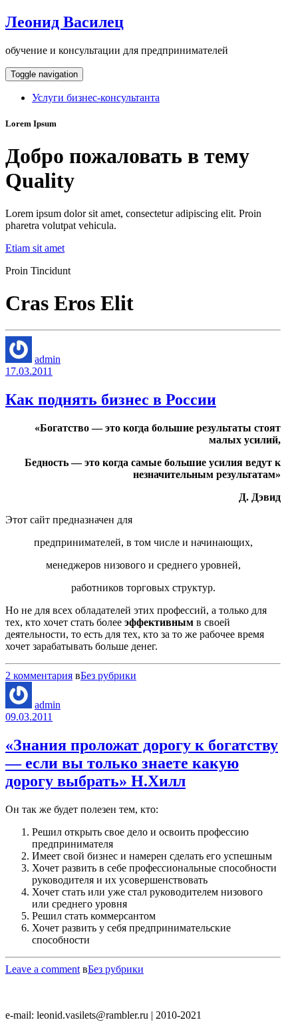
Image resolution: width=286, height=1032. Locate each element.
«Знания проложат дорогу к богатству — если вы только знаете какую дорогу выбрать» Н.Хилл (141, 763)
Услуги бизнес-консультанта (96, 97)
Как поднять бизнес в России (110, 399)
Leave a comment (42, 969)
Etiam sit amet (35, 248)
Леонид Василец (64, 22)
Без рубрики (108, 675)
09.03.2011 (29, 716)
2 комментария (38, 675)
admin (48, 359)
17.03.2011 (29, 371)
